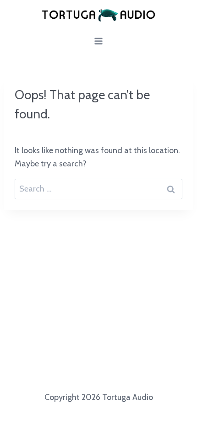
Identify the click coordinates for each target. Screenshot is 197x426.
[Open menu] (98, 41)
